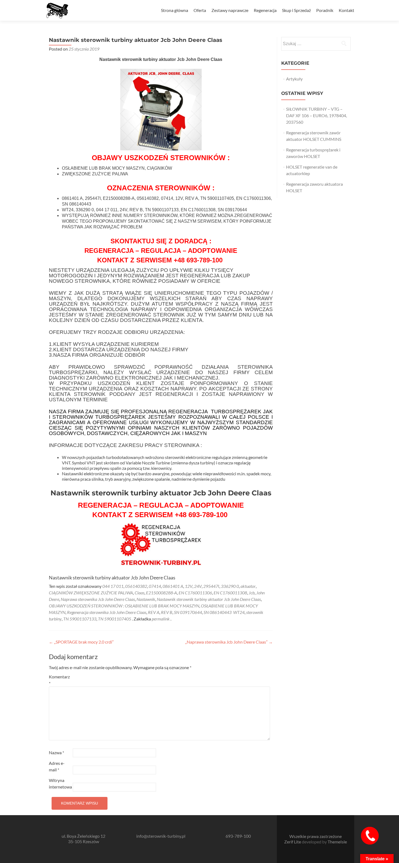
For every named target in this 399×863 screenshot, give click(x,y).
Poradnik (324, 10)
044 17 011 (112, 586)
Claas (139, 592)
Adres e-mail (57, 766)
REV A (153, 612)
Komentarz (59, 680)
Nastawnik (146, 599)
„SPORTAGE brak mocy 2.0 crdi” (81, 641)
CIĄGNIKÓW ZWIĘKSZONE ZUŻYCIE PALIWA (91, 592)
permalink (161, 618)
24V (198, 586)
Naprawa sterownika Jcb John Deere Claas (98, 599)
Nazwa (56, 752)
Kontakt (346, 10)
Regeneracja (265, 10)
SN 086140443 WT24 (224, 612)
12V (188, 586)
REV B (166, 612)
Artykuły (294, 78)
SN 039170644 (188, 612)
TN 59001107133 (79, 618)
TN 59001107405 (114, 618)
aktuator (248, 586)
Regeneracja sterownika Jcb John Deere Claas (106, 612)
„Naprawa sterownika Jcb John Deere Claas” (229, 641)
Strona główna (174, 10)
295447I (211, 586)
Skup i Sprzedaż (296, 10)
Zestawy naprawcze (229, 10)
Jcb (252, 592)
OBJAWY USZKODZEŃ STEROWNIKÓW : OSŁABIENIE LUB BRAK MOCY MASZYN (124, 605)
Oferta (200, 10)
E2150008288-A (161, 592)
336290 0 (230, 586)
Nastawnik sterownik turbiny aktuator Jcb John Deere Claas (209, 599)
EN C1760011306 (195, 592)
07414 (155, 586)
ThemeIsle (337, 841)
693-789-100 (238, 836)
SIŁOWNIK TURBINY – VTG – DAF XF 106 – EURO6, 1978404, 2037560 (316, 115)
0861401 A (173, 586)
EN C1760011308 (230, 592)
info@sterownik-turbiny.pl (160, 836)
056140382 (136, 586)
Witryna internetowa (60, 783)
